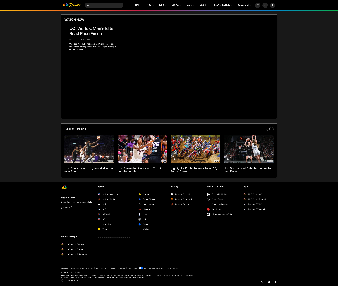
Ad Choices (122, 268)
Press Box (112, 268)
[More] (257, 5)
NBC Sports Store (101, 268)
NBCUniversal (75, 272)
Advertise (64, 268)
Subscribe (66, 208)
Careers (72, 268)
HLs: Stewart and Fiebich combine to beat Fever (247, 170)
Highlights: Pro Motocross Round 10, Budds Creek (194, 170)
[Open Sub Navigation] (141, 5)
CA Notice (161, 268)
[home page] (72, 5)
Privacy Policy (132, 268)
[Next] (271, 129)
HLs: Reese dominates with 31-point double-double (140, 170)
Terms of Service (173, 268)
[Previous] (266, 129)
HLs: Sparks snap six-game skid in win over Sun (88, 170)
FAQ (92, 268)
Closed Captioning (82, 268)
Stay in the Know (68, 198)
